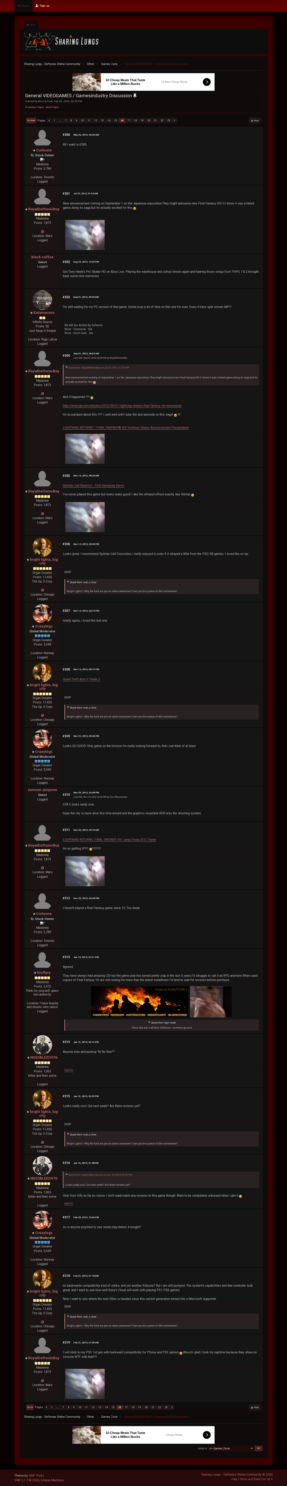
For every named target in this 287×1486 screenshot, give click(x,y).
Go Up (30, 1407)
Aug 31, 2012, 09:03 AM (86, 297)
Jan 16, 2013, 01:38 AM (85, 1163)
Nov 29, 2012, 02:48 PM (86, 792)
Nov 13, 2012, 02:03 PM (86, 544)
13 (102, 120)
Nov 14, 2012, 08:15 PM (86, 669)
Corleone (44, 150)
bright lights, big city (44, 561)
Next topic (52, 107)
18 (135, 120)
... (60, 120)
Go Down (31, 120)
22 (162, 120)
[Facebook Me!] (42, 590)
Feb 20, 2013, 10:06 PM (86, 1217)
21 (155, 120)
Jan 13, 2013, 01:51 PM (86, 957)
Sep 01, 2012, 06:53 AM (86, 353)
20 (148, 120)
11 (89, 120)
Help (234, 1479)
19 (142, 120)
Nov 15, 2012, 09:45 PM (86, 736)
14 (109, 120)
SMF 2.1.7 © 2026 (26, 1480)
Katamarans (43, 312)
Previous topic (34, 107)
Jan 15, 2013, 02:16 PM (86, 1042)
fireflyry (44, 972)
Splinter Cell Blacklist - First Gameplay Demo (93, 485)
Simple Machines (52, 1480)
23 (168, 120)
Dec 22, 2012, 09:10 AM (86, 830)
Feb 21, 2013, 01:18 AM (86, 1275)
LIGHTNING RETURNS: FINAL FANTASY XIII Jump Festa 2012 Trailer (109, 840)
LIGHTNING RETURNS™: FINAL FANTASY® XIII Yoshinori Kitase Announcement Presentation (126, 427)
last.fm (68, 1070)
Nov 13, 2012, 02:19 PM (86, 610)
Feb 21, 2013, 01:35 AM (86, 1342)
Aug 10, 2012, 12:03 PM (86, 261)
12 (95, 120)
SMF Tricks (36, 1475)
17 (128, 120)
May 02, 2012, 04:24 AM (86, 134)
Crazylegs (44, 626)
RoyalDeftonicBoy (43, 209)
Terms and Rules (249, 1479)
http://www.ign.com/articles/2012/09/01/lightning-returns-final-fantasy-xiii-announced (122, 406)
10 (82, 120)
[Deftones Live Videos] (42, 231)
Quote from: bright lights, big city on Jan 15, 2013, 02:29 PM (100, 1175)
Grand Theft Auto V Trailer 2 (81, 679)
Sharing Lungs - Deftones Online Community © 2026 (237, 1474)
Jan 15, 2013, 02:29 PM (86, 1096)
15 (115, 120)
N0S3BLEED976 (43, 1057)
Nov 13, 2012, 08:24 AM (86, 475)
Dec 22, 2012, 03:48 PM (86, 898)
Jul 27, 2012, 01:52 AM (85, 193)
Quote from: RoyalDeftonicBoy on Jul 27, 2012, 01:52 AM (98, 367)
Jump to (202, 1448)
